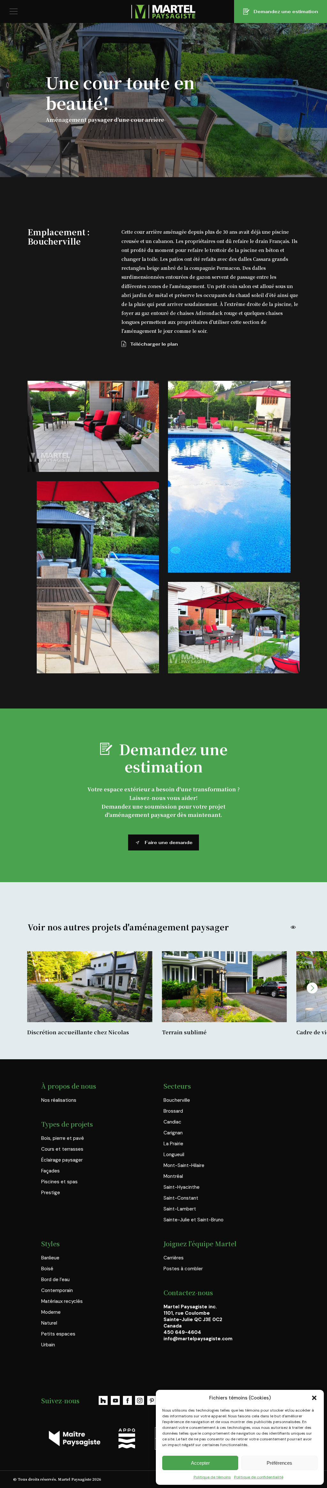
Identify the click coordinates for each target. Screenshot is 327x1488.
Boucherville (177, 1100)
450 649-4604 (182, 1332)
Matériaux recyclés (62, 1301)
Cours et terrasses (62, 1149)
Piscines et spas (59, 1182)
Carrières (174, 1258)
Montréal (173, 1176)
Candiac (172, 1122)
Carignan (173, 1133)
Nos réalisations (58, 1100)
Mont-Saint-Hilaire (184, 1165)
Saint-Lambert (180, 1209)
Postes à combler (183, 1268)
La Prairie (173, 1143)
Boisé (47, 1268)
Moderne (51, 1312)
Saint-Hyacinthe (182, 1187)
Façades (50, 1171)
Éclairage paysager (62, 1160)
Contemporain (57, 1290)
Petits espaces (58, 1334)
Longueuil (174, 1154)
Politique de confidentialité (258, 1477)
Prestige (50, 1192)
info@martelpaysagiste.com (198, 1338)
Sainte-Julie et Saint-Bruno (194, 1220)
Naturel (49, 1323)
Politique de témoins (212, 1477)
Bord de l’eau (55, 1279)
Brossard (173, 1111)
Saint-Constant (181, 1198)
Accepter (200, 1463)
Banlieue (50, 1258)
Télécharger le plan (154, 344)
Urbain (48, 1345)
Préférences (279, 1463)
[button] (314, 1398)
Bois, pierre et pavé (62, 1138)
